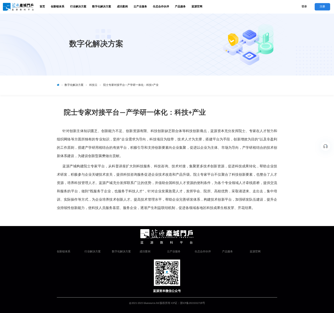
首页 (42, 6)
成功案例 (145, 251)
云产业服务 (174, 251)
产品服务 (180, 6)
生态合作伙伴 (203, 251)
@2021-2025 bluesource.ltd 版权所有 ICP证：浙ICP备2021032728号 (167, 303)
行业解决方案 (92, 251)
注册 (322, 6)
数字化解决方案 (121, 251)
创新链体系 (63, 251)
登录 (304, 6)
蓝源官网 (197, 6)
